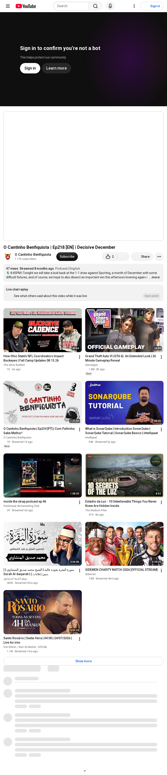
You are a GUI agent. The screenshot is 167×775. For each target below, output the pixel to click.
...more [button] (154, 277)
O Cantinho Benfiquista (33, 254)
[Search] (95, 6)
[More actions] (159, 256)
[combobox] (72, 6)
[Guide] (7, 6)
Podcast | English (67, 268)
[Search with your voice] (110, 6)
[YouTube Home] (25, 6)
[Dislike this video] (123, 256)
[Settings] (134, 6)
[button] (83, 293)
